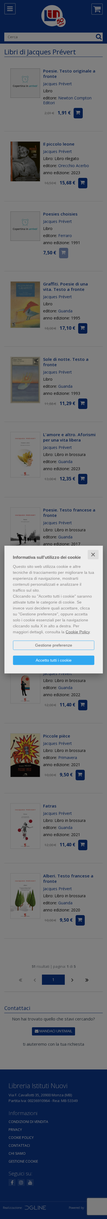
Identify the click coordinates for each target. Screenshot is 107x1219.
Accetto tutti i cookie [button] (54, 660)
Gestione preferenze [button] (53, 645)
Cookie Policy (78, 631)
